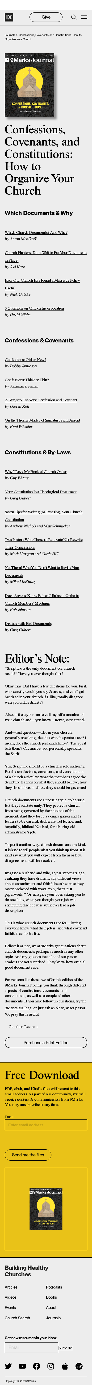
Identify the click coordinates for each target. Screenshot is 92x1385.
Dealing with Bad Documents (28, 624)
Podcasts (54, 1287)
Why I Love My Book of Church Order (36, 472)
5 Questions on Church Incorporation (34, 309)
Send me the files (28, 1154)
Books (51, 1297)
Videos (11, 1297)
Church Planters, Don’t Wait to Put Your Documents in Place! (46, 257)
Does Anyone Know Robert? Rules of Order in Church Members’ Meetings (42, 600)
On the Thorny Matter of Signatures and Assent (42, 420)
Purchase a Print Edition (46, 1042)
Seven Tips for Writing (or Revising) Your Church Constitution (43, 516)
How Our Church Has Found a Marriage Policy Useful (42, 284)
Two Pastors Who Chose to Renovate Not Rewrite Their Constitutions (44, 544)
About (51, 1307)
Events (10, 1307)
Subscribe (65, 1348)
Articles (11, 1287)
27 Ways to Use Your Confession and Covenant (41, 400)
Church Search (17, 1318)
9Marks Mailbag (18, 1008)
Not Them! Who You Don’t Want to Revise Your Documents (42, 572)
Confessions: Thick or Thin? (27, 380)
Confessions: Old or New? (25, 360)
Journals (10, 35)
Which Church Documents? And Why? (36, 233)
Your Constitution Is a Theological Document (41, 492)
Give (46, 17)
